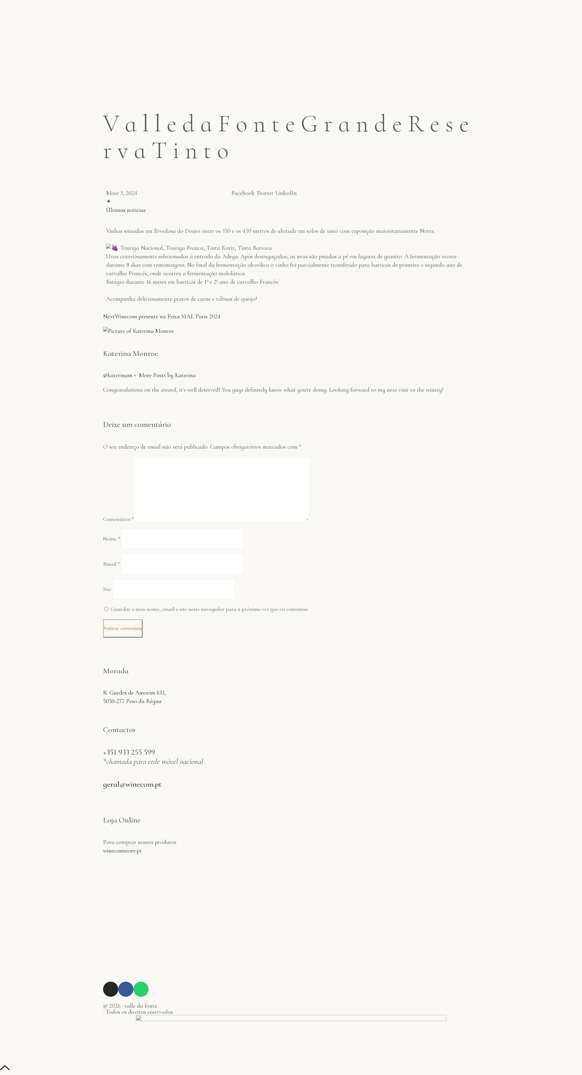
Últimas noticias (126, 210)
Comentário (118, 519)
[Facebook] (125, 989)
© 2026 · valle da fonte (130, 1006)
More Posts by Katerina (167, 375)
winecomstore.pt (122, 850)
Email (111, 564)
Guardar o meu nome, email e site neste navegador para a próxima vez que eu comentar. (210, 609)
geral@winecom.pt (132, 784)
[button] (243, 193)
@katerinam (117, 375)
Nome (111, 538)
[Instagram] (110, 989)
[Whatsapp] (141, 989)
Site (107, 589)
